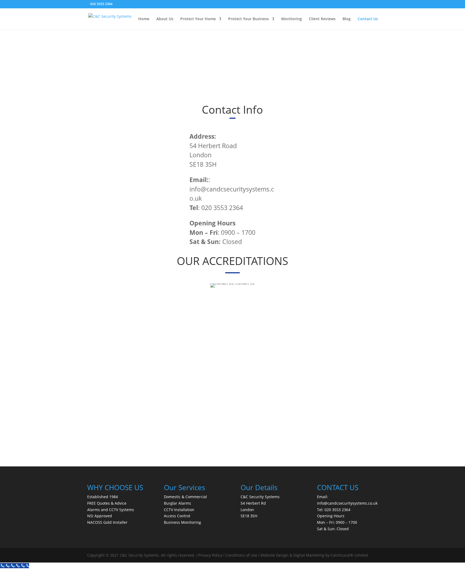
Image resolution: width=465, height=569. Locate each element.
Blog (347, 19)
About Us (164, 19)
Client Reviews (322, 19)
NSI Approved (99, 515)
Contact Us (368, 19)
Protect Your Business (248, 19)
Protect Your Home (198, 19)
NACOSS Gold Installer (107, 522)
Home (143, 19)
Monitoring (291, 19)
